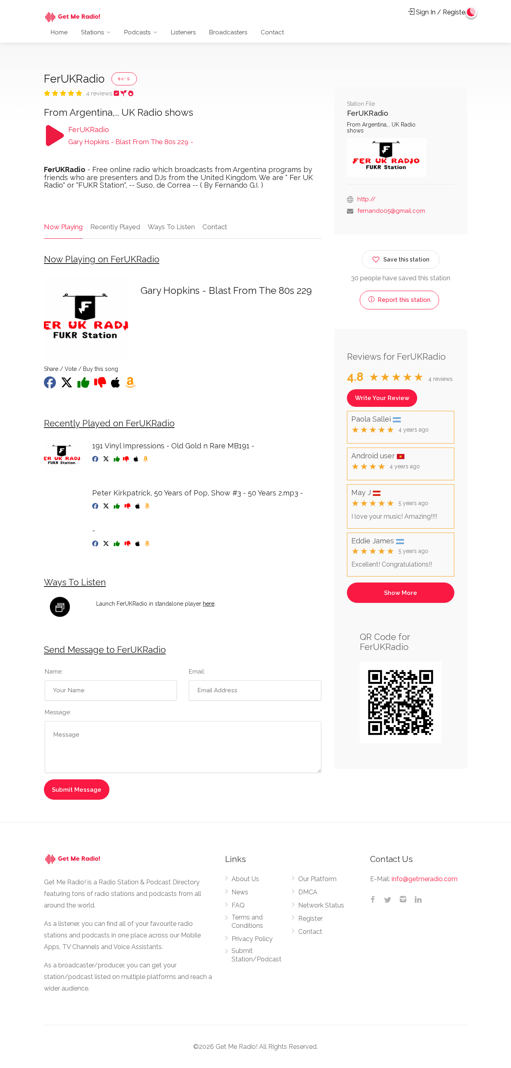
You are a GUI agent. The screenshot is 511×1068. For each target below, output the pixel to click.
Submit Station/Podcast (256, 955)
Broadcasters (228, 32)
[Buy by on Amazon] (148, 543)
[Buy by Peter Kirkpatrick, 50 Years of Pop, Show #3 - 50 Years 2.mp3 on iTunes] (138, 506)
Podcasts (137, 32)
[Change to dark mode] (471, 12)
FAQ (238, 905)
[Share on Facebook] (50, 384)
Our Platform (317, 879)
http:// (366, 199)
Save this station (406, 259)
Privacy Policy (252, 939)
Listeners (183, 32)
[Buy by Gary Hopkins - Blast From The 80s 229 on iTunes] (116, 384)
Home (59, 32)
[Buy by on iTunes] (138, 543)
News (240, 892)
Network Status (321, 905)
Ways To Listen (171, 227)
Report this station (403, 299)
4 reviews (100, 93)
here (208, 603)
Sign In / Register (440, 12)
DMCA (307, 892)
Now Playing (63, 227)
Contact (272, 32)
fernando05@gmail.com (391, 210)
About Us (245, 879)
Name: (54, 671)
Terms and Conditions (247, 921)
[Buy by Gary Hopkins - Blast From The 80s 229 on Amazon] (131, 384)
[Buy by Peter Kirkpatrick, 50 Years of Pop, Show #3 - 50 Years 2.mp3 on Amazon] (148, 506)
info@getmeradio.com (425, 879)
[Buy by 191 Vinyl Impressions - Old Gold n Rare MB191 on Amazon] (146, 459)
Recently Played (115, 227)
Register (310, 918)
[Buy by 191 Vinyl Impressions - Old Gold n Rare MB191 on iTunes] (137, 459)
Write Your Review (382, 398)
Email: (197, 671)
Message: (58, 712)
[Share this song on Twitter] (67, 384)
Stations (92, 32)
